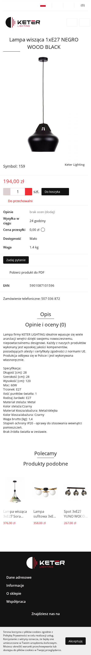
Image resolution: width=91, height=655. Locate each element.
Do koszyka (53, 192)
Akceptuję (76, 641)
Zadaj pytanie (16, 260)
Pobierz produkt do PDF (27, 272)
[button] (81, 5)
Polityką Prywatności (15, 635)
